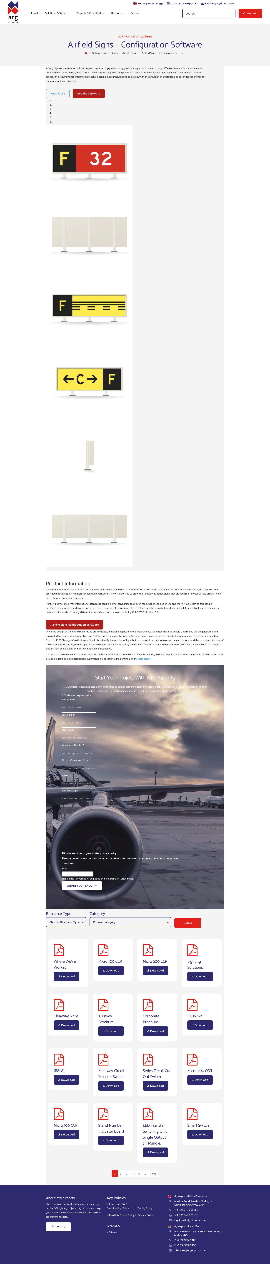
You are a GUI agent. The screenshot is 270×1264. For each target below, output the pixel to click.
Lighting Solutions (195, 963)
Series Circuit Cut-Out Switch (157, 1073)
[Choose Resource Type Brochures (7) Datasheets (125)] (66, 922)
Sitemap (113, 1232)
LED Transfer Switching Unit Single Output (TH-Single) (155, 1133)
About (34, 12)
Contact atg (250, 13)
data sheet (144, 658)
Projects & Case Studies (90, 12)
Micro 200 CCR (155, 960)
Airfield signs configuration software (74, 624)
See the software (88, 93)
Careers (135, 12)
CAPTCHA (68, 863)
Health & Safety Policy (122, 1215)
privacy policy (108, 853)
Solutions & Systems (57, 12)
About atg (58, 1226)
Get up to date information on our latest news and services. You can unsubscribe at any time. (121, 858)
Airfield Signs (129, 53)
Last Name (68, 714)
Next (153, 1173)
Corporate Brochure (151, 1018)
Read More (57, 93)
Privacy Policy (145, 1215)
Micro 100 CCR (110, 960)
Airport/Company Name (76, 760)
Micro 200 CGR (199, 1070)
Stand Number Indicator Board (111, 1127)
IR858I (59, 1070)
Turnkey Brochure (106, 1018)
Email (65, 868)
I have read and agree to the (90, 853)
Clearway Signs (66, 1015)
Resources (117, 12)
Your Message (70, 790)
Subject (66, 775)
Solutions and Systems (105, 53)
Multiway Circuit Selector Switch (111, 1073)
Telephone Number (73, 744)
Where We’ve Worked (65, 963)
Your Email (68, 729)
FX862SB (194, 1015)
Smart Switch (198, 1124)
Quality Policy (145, 1208)
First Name (68, 699)
